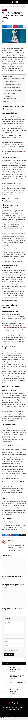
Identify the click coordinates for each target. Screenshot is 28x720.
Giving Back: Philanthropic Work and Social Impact (14, 91)
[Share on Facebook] (4, 26)
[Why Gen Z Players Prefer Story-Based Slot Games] (14, 566)
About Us (8, 707)
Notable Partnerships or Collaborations (13, 85)
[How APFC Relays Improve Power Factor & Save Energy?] (5, 669)
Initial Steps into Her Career (11, 81)
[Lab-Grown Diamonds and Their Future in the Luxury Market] (14, 598)
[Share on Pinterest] (15, 26)
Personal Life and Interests (9, 93)
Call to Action (6, 101)
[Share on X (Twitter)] (9, 26)
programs (18, 250)
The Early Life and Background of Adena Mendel (13, 78)
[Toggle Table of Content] (23, 76)
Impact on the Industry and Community (11, 87)
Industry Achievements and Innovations (13, 84)
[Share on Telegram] (20, 26)
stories (24, 327)
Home (3, 6)
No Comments (22, 21)
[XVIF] (14, 2)
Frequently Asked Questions (9, 98)
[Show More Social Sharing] (25, 26)
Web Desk (7, 21)
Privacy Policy (21, 707)
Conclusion (5, 99)
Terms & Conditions (14, 709)
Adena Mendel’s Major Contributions (11, 83)
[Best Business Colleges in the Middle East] (5, 691)
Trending (4, 9)
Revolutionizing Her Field (10, 89)
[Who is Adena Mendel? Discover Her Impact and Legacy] (14, 42)
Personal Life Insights (10, 95)
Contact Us (14, 707)
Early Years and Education (11, 79)
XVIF (19, 712)
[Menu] (2, 2)
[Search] (26, 2)
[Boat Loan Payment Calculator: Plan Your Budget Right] (5, 676)
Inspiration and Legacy (10, 96)
